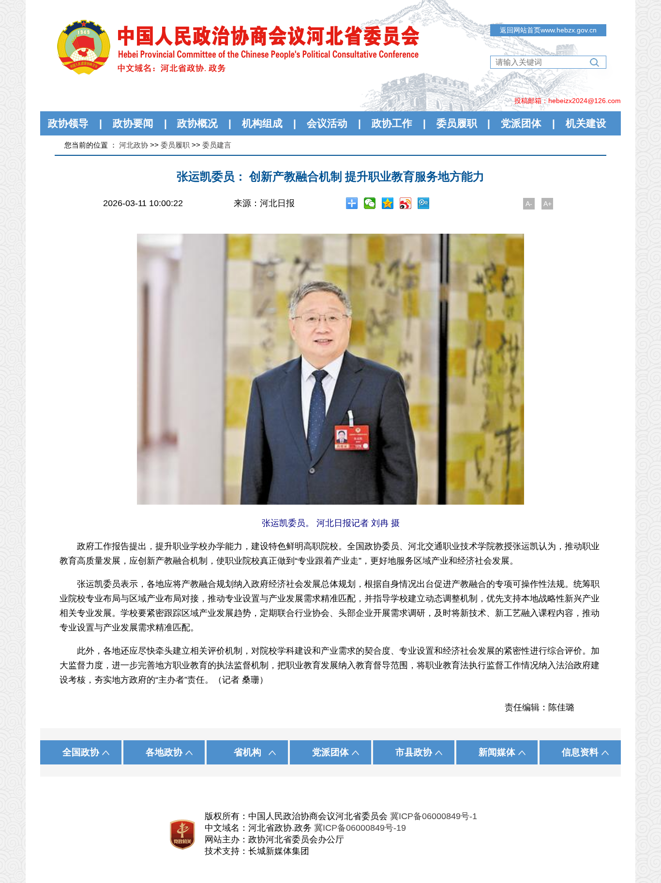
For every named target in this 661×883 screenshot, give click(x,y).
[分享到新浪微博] (406, 203)
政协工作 (392, 123)
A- (529, 204)
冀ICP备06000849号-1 (433, 816)
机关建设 (586, 123)
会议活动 (327, 123)
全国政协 (80, 752)
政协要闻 (133, 123)
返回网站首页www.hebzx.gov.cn (548, 30)
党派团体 (521, 123)
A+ (547, 204)
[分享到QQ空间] (388, 203)
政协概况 (197, 123)
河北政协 (133, 145)
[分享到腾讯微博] (424, 203)
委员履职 (456, 123)
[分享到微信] (370, 203)
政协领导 (68, 123)
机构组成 (262, 123)
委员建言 (216, 145)
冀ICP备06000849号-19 (360, 828)
